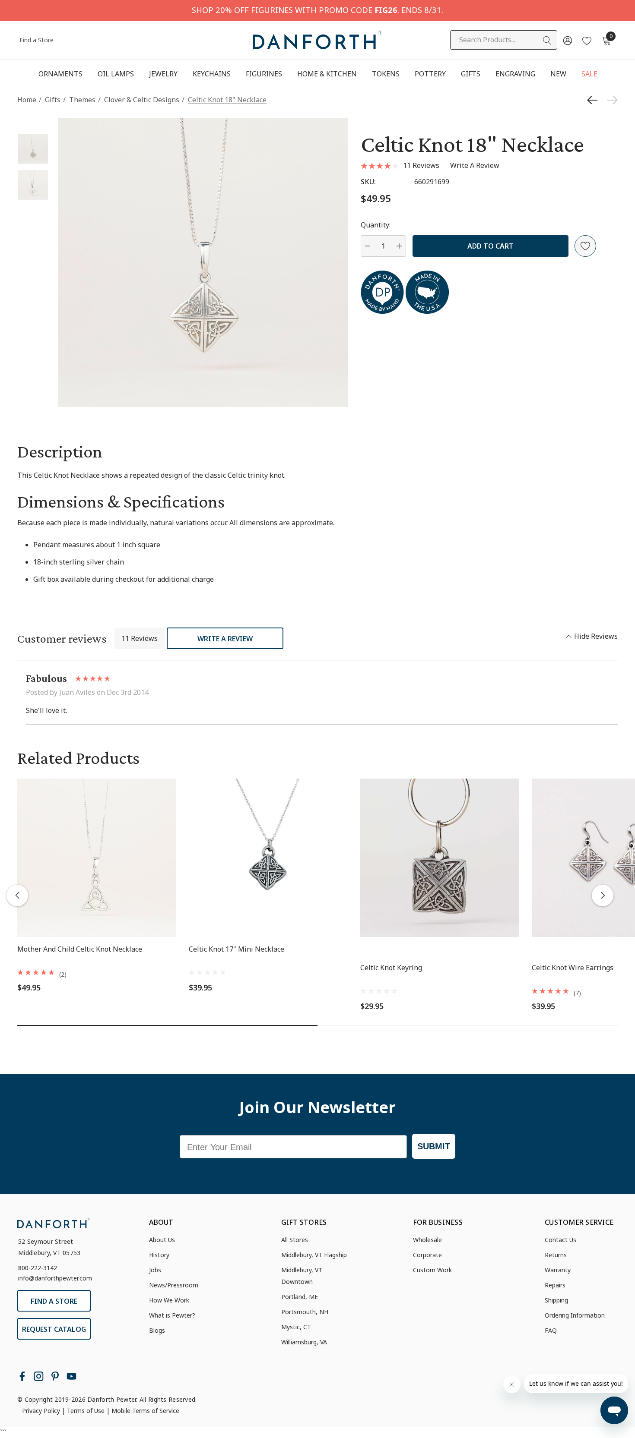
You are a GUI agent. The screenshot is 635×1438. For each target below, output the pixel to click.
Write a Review (225, 638)
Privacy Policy (41, 1410)
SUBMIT (433, 1146)
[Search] (547, 40)
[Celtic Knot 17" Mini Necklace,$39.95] (268, 858)
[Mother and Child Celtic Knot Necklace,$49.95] (96, 858)
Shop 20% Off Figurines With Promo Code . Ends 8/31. (317, 9)
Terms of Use (86, 1410)
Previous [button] (17, 895)
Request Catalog (54, 1329)
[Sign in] (567, 40)
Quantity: (376, 225)
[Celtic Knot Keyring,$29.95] (439, 858)
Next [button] (602, 895)
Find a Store (36, 40)
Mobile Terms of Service (145, 1410)
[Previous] (594, 100)
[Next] (610, 100)
